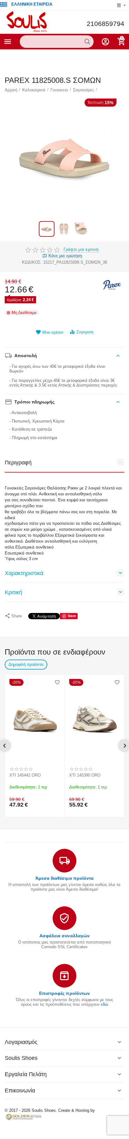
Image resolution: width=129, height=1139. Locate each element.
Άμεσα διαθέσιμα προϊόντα (64, 878)
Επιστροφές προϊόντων (64, 993)
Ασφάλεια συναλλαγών (64, 935)
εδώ (104, 1004)
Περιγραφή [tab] (18, 462)
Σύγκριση (84, 332)
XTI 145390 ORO (85, 775)
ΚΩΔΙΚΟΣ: (32, 262)
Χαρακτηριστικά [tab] (24, 573)
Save (72, 615)
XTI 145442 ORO (25, 775)
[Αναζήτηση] (87, 41)
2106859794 (105, 24)
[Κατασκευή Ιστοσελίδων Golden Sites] (23, 1116)
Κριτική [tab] (13, 592)
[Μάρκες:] (111, 284)
